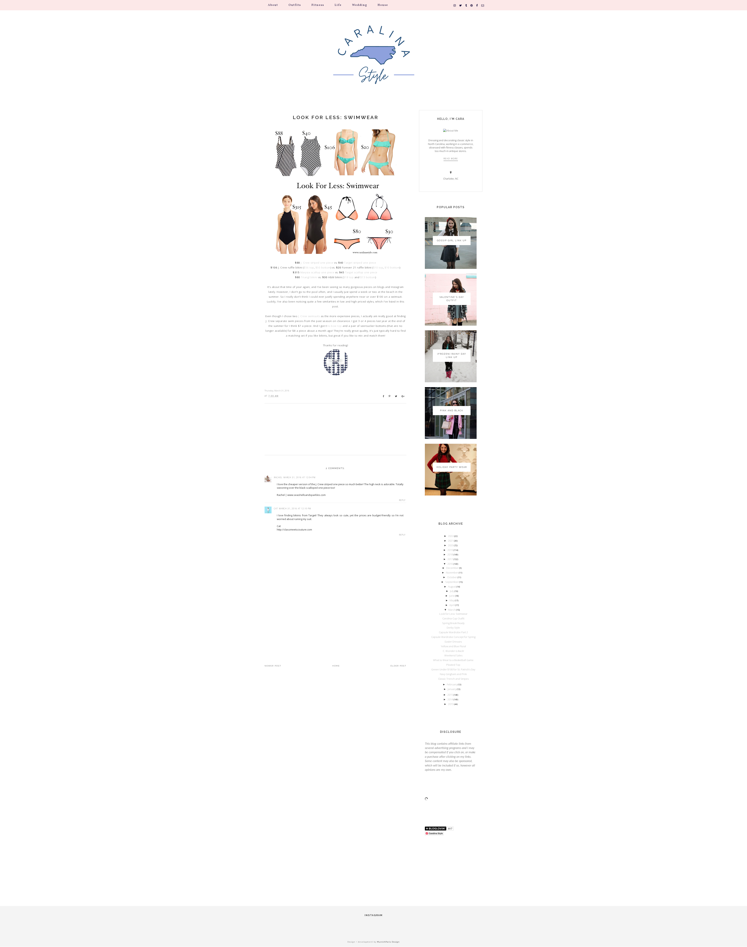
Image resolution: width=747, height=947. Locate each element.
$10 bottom (392, 267)
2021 (451, 540)
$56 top (309, 267)
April (452, 605)
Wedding (359, 5)
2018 (450, 554)
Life (338, 5)
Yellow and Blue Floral (453, 646)
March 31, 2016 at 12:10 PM (295, 508)
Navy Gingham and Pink (453, 674)
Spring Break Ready (453, 623)
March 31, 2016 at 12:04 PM (299, 477)
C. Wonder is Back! (453, 651)
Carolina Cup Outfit (453, 618)
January (452, 689)
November (452, 572)
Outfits (294, 5)
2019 (450, 550)
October (452, 577)
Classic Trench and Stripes (453, 678)
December (452, 568)
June (452, 595)
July (452, 591)
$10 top (378, 267)
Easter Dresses (453, 641)
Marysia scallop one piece (317, 272)
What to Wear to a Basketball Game (453, 660)
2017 (450, 559)
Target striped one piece (360, 262)
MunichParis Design (388, 942)
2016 (450, 564)
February (452, 684)
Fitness (317, 5)
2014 (450, 699)
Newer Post (273, 666)
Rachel (278, 477)
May (452, 600)
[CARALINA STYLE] (373, 60)
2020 (451, 545)
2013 (451, 704)
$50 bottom (323, 267)
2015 (450, 694)
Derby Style (453, 627)
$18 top (349, 277)
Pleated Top (453, 664)
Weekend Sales (453, 655)
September (452, 582)
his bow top (334, 326)
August (452, 586)
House (383, 5)
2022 (451, 536)
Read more (451, 158)
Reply (402, 500)
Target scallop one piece (361, 272)
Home (336, 666)
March (452, 609)
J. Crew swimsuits (309, 316)
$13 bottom (367, 277)
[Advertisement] (335, 621)
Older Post (398, 666)
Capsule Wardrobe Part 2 (453, 632)
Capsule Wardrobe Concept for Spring (453, 637)
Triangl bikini (309, 277)
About (273, 5)
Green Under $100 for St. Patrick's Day (453, 669)
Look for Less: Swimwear (335, 117)
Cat (276, 508)
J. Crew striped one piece (317, 262)
